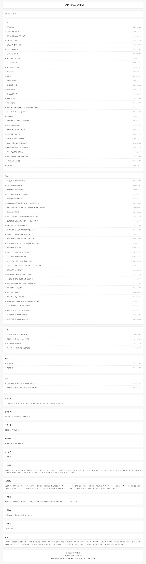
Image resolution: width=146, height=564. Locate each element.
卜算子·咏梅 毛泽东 (12, 49)
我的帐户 (20, 542)
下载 (104, 544)
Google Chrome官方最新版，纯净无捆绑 (18, 348)
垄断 (13, 528)
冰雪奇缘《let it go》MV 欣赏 (15, 297)
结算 (139, 542)
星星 (117, 486)
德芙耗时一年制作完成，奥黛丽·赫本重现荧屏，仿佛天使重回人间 (26, 207)
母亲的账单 (10, 116)
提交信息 (37, 542)
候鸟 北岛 (9, 165)
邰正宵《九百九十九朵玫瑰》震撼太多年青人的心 (21, 261)
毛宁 (131, 470)
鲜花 (74, 472)
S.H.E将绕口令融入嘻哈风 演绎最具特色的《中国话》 (22, 230)
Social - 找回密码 (19, 544)
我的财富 (116, 542)
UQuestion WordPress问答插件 (16, 129)
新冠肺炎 (96, 488)
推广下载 (76, 542)
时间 (36, 470)
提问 (112, 544)
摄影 (23, 470)
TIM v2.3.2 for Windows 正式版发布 (17, 334)
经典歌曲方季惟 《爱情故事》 (15, 270)
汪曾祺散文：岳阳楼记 (13, 134)
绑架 (28, 488)
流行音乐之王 (136, 486)
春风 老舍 (9, 76)
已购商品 (103, 542)
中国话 (47, 486)
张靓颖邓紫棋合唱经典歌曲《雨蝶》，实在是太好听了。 (23, 221)
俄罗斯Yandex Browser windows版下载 (18, 339)
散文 (75, 470)
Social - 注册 (29, 544)
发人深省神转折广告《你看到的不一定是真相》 (20, 279)
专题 (108, 544)
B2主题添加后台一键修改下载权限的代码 (18, 121)
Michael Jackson (67, 486)
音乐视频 (18, 403)
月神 (48, 488)
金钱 (20, 472)
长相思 (138, 470)
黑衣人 (54, 488)
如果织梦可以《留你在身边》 (15, 190)
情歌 (62, 472)
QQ (67, 501)
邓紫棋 (99, 486)
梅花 (61, 470)
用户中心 (8, 542)
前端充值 (122, 542)
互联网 (8, 457)
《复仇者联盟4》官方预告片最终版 (17, 225)
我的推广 (69, 542)
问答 (116, 544)
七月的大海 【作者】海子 (14, 45)
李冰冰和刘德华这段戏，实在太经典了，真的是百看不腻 (23, 203)
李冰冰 (118, 470)
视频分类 (50, 542)
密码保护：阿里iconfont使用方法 (16, 112)
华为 (7, 528)
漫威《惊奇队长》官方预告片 (15, 288)
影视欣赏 (45, 403)
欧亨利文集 (10, 368)
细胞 (115, 488)
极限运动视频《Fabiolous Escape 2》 (18, 319)
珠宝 (31, 472)
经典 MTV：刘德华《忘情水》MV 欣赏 (18, 252)
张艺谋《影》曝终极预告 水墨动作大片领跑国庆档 (21, 283)
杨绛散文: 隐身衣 (12, 98)
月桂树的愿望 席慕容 (13, 31)
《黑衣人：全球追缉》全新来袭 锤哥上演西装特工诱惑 (22, 216)
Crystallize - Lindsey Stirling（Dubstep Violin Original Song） (24, 265)
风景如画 (80, 488)
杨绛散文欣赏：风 (12, 94)
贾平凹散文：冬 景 (12, 85)
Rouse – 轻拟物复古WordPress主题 (17, 143)
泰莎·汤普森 (62, 488)
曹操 (112, 470)
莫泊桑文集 (10, 363)
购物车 (7, 544)
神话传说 (61, 403)
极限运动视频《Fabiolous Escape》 (17, 314)
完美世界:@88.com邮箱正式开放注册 (17, 156)
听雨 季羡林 (10, 71)
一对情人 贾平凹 (11, 80)
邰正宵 (56, 472)
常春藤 (8, 472)
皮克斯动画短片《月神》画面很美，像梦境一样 (20, 239)
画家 (88, 470)
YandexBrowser (49, 501)
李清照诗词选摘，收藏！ (14, 125)
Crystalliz (24, 486)
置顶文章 (65, 544)
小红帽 (40, 486)
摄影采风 (37, 403)
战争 (26, 472)
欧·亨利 (68, 470)
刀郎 (43, 472)
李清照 (55, 470)
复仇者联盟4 (55, 486)
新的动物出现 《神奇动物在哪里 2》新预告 (19, 274)
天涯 (14, 472)
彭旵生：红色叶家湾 (12, 63)
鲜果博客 (8, 13)
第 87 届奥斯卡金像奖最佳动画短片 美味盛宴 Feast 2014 (23, 301)
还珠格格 (78, 486)
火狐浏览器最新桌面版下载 (14, 343)
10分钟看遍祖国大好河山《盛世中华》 (18, 194)
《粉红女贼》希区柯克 (13, 161)
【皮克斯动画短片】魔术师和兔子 (16, 256)
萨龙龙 (60, 558)
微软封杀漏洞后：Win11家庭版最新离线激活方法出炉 (22, 383)
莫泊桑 (29, 470)
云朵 (68, 472)
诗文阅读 (9, 403)
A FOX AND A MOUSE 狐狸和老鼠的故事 (19, 305)
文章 (54, 544)
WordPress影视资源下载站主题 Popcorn (18, 147)
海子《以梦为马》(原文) (13, 58)
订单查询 (109, 542)
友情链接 (76, 544)
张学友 (81, 470)
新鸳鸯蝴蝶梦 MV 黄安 (13, 292)
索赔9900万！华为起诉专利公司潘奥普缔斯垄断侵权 (22, 388)
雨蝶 (85, 486)
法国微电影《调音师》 (13, 212)
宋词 (106, 470)
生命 (17, 470)
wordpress (27, 403)
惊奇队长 (16, 486)
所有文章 (14, 542)
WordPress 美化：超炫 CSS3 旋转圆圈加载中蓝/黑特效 (23, 107)
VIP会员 (88, 542)
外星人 (22, 488)
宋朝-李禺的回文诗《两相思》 (15, 152)
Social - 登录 (37, 544)
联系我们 (45, 544)
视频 (101, 544)
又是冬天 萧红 (11, 103)
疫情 (103, 488)
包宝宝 (35, 488)
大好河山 (71, 488)
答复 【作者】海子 (12, 40)
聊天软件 (15, 430)
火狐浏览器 (24, 501)
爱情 (42, 470)
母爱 (125, 470)
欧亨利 (16, 515)
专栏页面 (134, 542)
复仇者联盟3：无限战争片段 (15, 198)
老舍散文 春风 (11, 89)
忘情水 (15, 488)
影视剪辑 (17, 416)
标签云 (71, 544)
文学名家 (53, 403)
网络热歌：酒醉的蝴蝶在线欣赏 (16, 181)
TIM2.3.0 (73, 501)
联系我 (128, 542)
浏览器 (8, 430)
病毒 (109, 488)
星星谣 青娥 (10, 27)
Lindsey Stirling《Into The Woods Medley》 (19, 234)
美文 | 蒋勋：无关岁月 (13, 67)
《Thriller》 (125, 486)
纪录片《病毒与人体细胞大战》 (16, 185)
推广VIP (82, 542)
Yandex (40, 501)
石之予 (42, 488)
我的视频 (9, 416)
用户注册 (44, 542)
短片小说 (8, 515)
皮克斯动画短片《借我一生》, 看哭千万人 (19, 310)
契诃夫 (49, 472)
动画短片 (26, 416)
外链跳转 (95, 544)
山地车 (32, 486)
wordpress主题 (97, 470)
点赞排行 (58, 544)
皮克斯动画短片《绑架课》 (14, 247)
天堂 (48, 470)
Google (8, 501)
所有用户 (83, 544)
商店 (11, 544)
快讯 (26, 542)
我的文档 (63, 542)
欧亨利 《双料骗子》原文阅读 (15, 138)
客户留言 (121, 544)
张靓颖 (92, 486)
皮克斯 (8, 486)
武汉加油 (88, 488)
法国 (30, 515)
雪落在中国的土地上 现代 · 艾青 (16, 36)
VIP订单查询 (95, 542)
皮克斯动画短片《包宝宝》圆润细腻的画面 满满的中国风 (23, 243)
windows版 (60, 501)
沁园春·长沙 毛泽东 (12, 54)
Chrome (16, 501)
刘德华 (8, 488)
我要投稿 (31, 542)
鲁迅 (37, 472)
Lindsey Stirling (108, 486)
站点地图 (89, 544)
